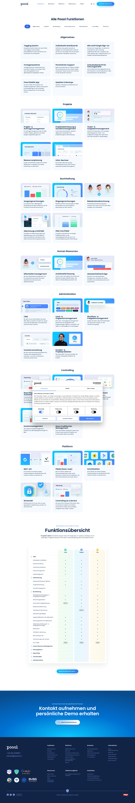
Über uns (110, 752)
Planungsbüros (91, 755)
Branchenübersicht (92, 749)
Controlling (95, 26)
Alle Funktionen (51, 749)
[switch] (58, 412)
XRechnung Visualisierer (50, 780)
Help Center (50, 774)
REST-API (67, 751)
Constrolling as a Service (72, 755)
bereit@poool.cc (14, 756)
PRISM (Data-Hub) (70, 749)
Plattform (106, 26)
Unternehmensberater (93, 753)
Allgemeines (36, 26)
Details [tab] (67, 388)
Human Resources (69, 26)
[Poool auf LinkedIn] (14, 795)
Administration (83, 26)
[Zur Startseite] (24, 4)
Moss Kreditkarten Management (70, 759)
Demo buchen (112, 760)
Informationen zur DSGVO (94, 780)
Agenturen (90, 751)
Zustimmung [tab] (44, 388)
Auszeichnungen (112, 758)
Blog (48, 778)
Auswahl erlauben (67, 418)
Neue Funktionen (51, 776)
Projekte (46, 26)
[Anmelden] (93, 4)
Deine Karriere (112, 756)
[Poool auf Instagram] (11, 795)
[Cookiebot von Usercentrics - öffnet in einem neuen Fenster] (94, 383)
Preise (82, 4)
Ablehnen (45, 418)
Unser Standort (112, 754)
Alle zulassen (90, 418)
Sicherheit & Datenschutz (72, 753)
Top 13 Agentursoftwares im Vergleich (72, 774)
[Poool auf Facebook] (8, 795)
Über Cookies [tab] (91, 388)
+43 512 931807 (13, 753)
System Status (69, 757)
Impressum (90, 774)
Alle (27, 26)
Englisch (19, 795)
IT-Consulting (91, 757)
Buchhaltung (56, 26)
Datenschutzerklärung (93, 776)
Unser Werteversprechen (113, 749)
